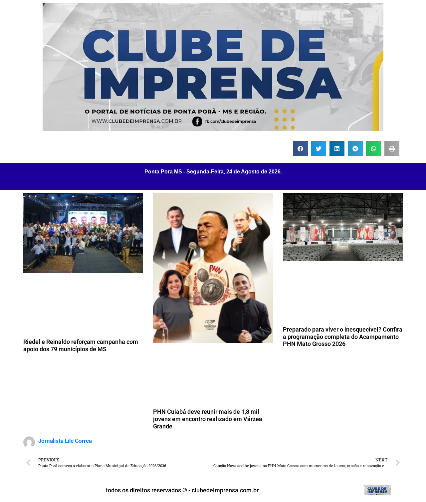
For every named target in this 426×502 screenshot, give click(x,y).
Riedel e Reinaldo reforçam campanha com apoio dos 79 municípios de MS (80, 345)
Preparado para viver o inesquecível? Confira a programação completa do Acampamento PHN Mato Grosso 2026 (342, 336)
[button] (300, 148)
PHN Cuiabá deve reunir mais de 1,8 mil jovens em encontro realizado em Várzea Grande (207, 418)
